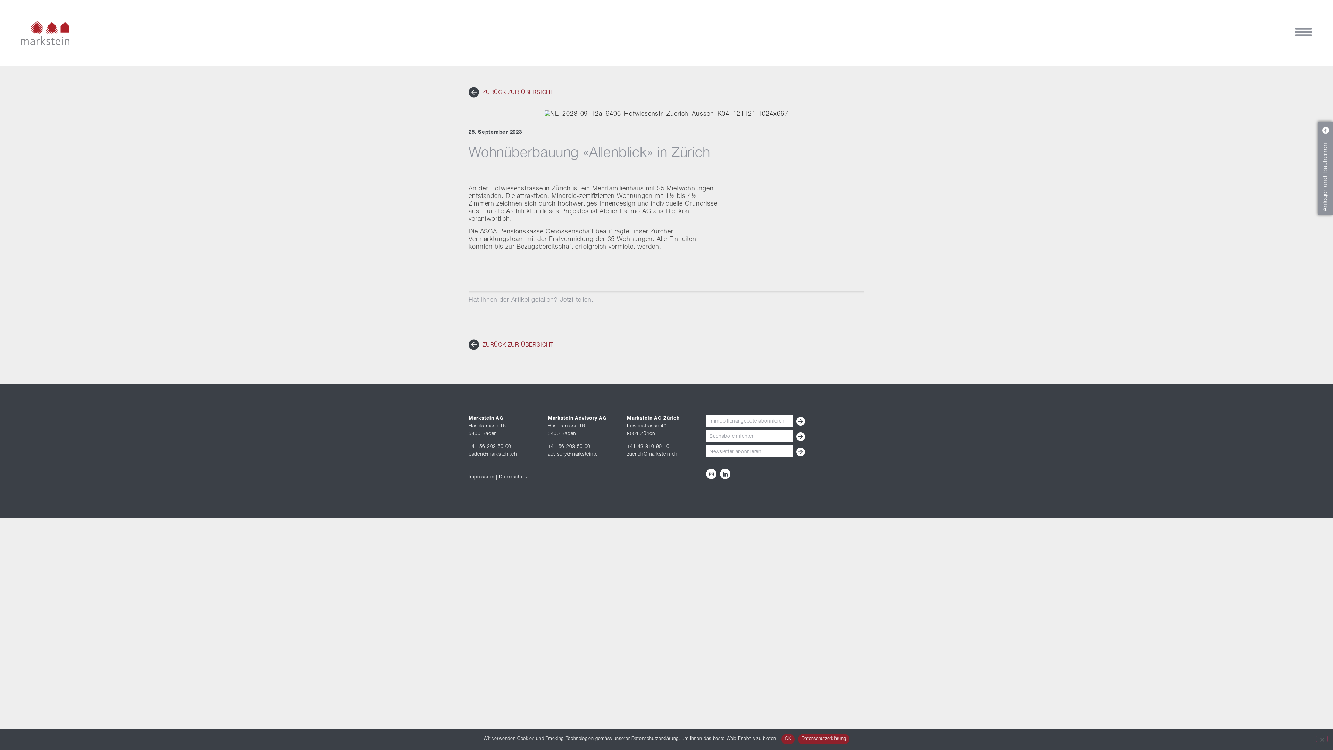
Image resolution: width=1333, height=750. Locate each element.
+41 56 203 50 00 (490, 446)
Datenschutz (513, 477)
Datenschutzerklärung (824, 739)
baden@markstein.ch (493, 454)
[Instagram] (711, 474)
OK (788, 739)
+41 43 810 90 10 (648, 446)
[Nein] (1322, 739)
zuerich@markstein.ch (652, 454)
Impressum (481, 477)
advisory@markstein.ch (574, 454)
